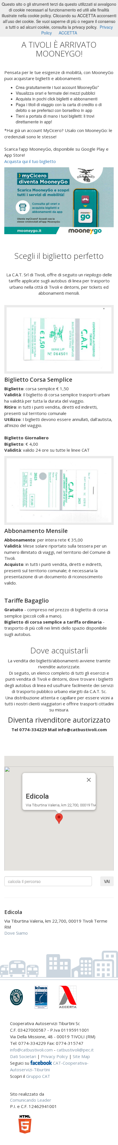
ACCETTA (68, 33)
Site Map (81, 1056)
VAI (107, 881)
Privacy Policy (54, 1056)
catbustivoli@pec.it (75, 1050)
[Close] (89, 780)
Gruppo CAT (38, 1076)
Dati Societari (23, 1056)
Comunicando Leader (30, 1100)
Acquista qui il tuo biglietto (30, 161)
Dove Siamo (16, 933)
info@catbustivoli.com (31, 1050)
